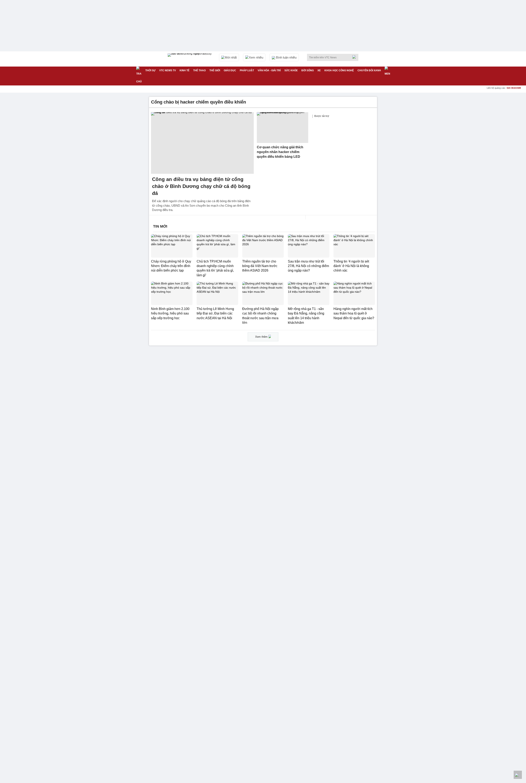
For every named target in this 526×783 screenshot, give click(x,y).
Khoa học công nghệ (339, 70)
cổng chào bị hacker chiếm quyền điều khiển (198, 102)
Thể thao (199, 70)
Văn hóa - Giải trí (269, 70)
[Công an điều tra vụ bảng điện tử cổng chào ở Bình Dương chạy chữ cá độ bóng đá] (202, 143)
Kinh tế (184, 70)
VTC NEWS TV (167, 70)
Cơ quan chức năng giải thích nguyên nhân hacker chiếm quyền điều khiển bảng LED (280, 151)
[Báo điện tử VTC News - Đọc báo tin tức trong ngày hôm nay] (190, 59)
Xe (319, 70)
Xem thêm (261, 336)
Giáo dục (230, 70)
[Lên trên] (518, 775)
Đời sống (307, 70)
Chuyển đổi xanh (369, 70)
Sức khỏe (291, 70)
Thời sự (150, 70)
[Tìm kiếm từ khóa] (355, 57)
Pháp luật (247, 70)
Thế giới (214, 70)
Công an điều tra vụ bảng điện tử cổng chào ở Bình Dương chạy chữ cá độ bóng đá (201, 186)
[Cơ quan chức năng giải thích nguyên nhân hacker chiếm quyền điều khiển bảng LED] (282, 127)
